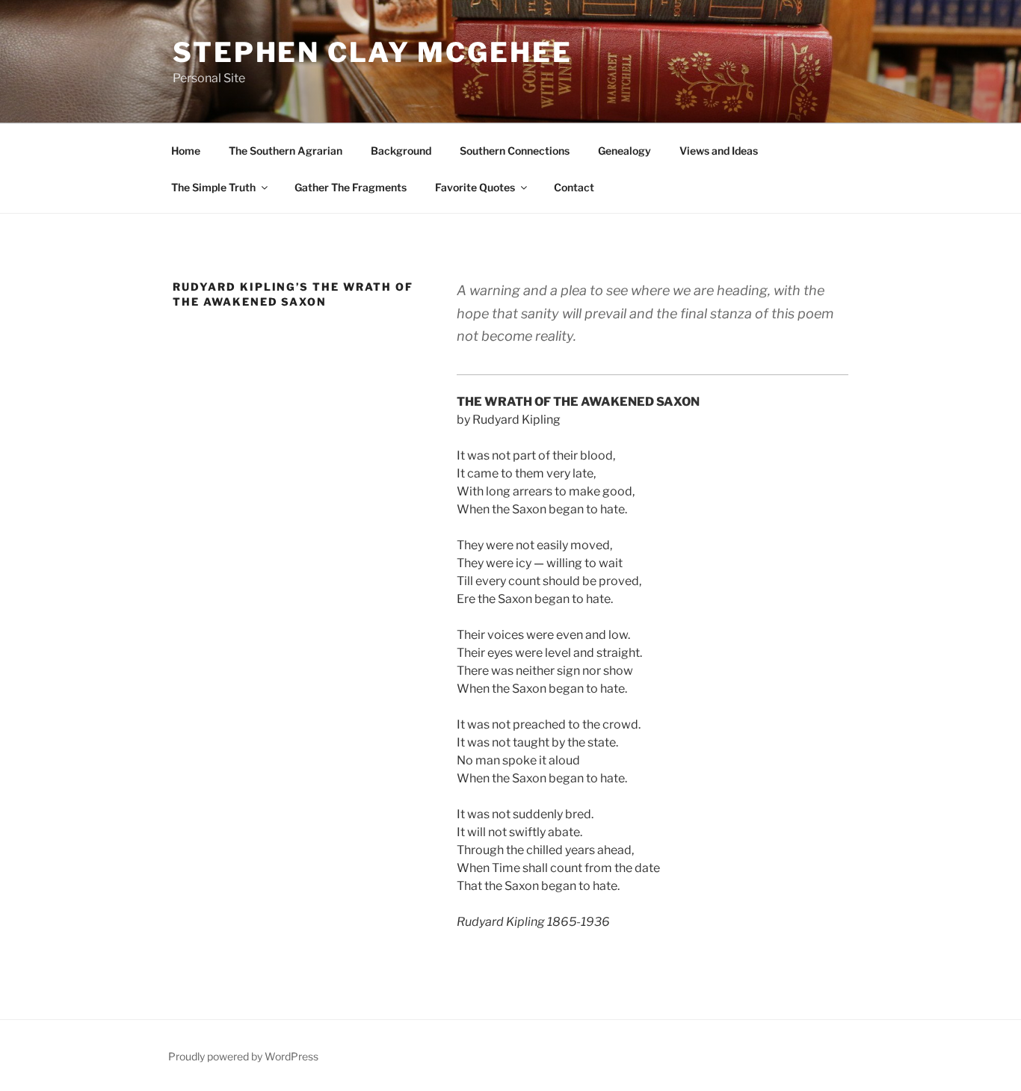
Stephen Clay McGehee (373, 52)
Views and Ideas (718, 150)
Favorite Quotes (475, 187)
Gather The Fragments (350, 187)
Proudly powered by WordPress (243, 1056)
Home (185, 150)
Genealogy (624, 150)
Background (401, 150)
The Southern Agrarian (285, 150)
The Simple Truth (213, 187)
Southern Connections (515, 150)
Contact (574, 187)
